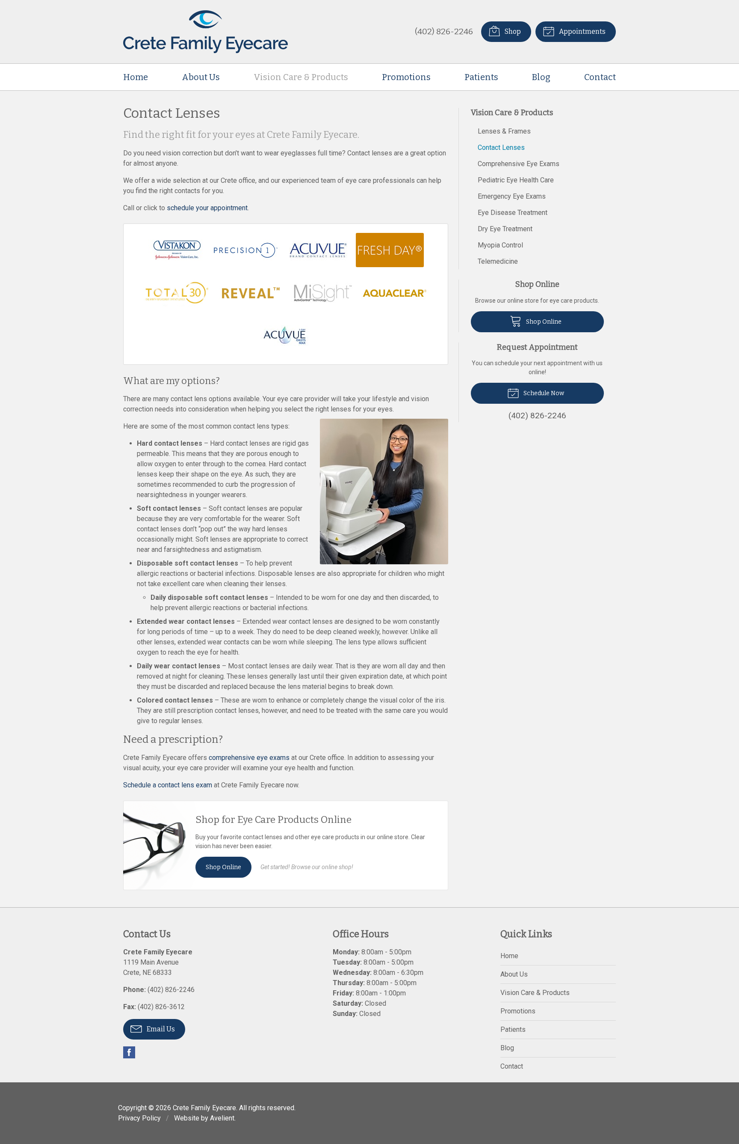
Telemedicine (498, 261)
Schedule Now (543, 393)
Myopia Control (500, 245)
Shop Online (223, 867)
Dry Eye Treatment (505, 229)
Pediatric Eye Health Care (516, 180)
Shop (512, 31)
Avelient (222, 1118)
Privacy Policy (139, 1118)
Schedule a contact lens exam (167, 785)
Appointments (582, 31)
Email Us (160, 1029)
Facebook (129, 1052)
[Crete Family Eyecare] (205, 31)
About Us (201, 77)
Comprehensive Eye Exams (518, 164)
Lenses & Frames (504, 131)
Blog (541, 77)
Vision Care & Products (301, 77)
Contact (600, 77)
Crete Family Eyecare (204, 1108)
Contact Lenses (501, 147)
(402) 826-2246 (444, 31)
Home (135, 77)
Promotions (406, 77)
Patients (481, 77)
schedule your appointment (207, 208)
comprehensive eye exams (249, 758)
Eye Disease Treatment (512, 213)
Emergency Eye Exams (512, 196)
